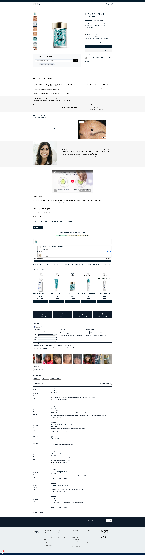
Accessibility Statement (79, 553)
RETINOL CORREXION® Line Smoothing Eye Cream (53, 246)
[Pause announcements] (143, 1)
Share (88, 61)
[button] (106, 4)
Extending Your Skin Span (92, 536)
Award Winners (47, 535)
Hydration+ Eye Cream (56, 293)
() (72, 260)
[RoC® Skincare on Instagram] (103, 537)
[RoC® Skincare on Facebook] (105, 537)
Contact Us (74, 532)
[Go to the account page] (108, 4)
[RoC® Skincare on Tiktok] (101, 537)
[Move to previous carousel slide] (109, 307)
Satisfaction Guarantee (76, 537)
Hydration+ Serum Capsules (44, 239)
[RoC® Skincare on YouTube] (107, 537)
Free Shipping (88, 54)
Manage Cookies (66, 553)
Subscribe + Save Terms (77, 544)
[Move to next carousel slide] (111, 307)
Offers (45, 539)
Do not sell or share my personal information (90, 553)
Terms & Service (72, 553)
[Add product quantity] (90, 31)
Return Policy (75, 541)
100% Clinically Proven (91, 532)
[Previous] (51, 1)
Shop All (45, 532)
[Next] (94, 1)
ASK (76, 60)
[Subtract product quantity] (86, 31)
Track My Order (61, 535)
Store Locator (75, 535)
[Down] (35, 51)
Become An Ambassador (63, 537)
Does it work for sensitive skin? (46, 64)
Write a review (100, 20)
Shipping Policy (75, 539)
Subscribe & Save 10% (48, 537)
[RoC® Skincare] (37, 4)
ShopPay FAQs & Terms (77, 546)
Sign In (59, 532)
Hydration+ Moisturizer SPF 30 (88, 293)
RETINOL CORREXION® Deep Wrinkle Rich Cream (52, 253)
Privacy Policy (60, 553)
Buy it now (98, 46)
